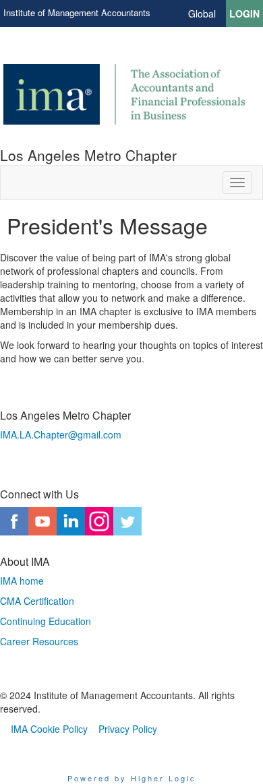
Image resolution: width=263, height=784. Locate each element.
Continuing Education (45, 621)
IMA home (22, 580)
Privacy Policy (127, 729)
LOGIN (244, 13)
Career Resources (39, 641)
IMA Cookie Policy (49, 729)
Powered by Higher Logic (131, 778)
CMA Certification (37, 601)
